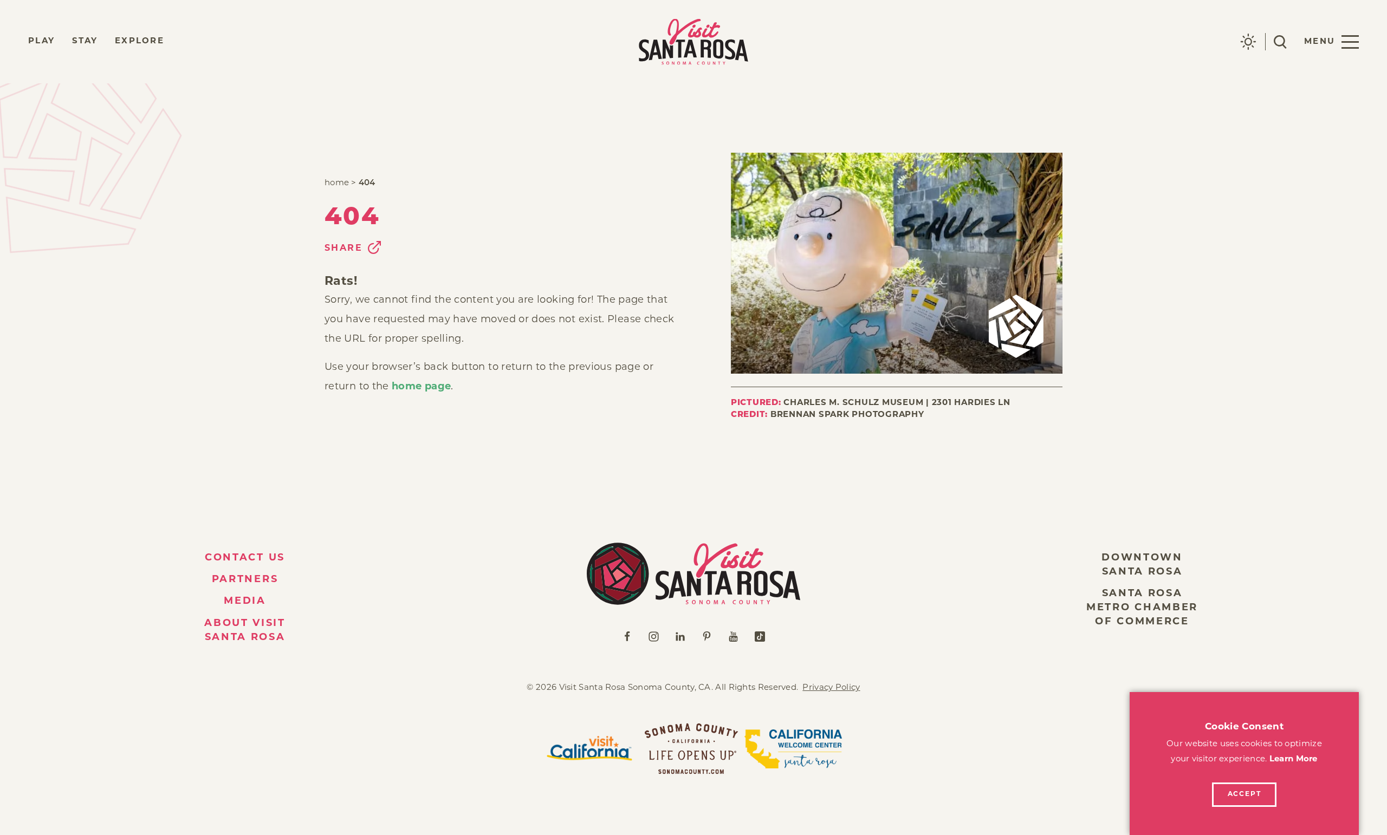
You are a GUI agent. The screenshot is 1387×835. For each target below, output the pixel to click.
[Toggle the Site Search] (1280, 42)
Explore (139, 41)
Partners (245, 580)
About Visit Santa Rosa (245, 631)
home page (421, 387)
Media (245, 601)
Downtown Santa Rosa (1142, 565)
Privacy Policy (831, 688)
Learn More (1293, 759)
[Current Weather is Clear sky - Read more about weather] (1248, 42)
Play (41, 41)
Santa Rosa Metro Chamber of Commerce (1142, 608)
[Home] (693, 573)
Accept (1244, 794)
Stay (85, 41)
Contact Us (245, 558)
